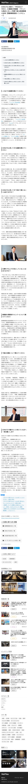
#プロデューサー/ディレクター (8, 732)
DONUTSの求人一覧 (9, 530)
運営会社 (3, 777)
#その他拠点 (19, 727)
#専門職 (19, 725)
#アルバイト (14, 725)
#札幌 (9, 725)
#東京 (15, 562)
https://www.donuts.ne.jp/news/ (10, 518)
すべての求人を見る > (6, 544)
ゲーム (2, 705)
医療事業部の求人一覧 (10, 526)
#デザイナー (4, 727)
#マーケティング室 (5, 739)
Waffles (5, 774)
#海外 (11, 741)
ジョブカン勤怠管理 (15, 102)
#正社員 (4, 558)
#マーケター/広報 (12, 727)
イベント (3, 709)
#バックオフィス (20, 734)
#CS (20, 732)
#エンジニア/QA (14, 718)
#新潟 (12, 739)
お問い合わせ (4, 779)
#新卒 (24, 718)
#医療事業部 (12, 558)
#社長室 (13, 734)
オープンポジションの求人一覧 (12, 540)
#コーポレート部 (5, 741)
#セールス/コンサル (7, 562)
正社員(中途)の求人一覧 (10, 535)
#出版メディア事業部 (6, 734)
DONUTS (3, 698)
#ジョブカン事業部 (5, 720)
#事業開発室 (17, 739)
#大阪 (17, 732)
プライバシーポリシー (19, 777)
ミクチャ (3, 703)
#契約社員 (4, 725)
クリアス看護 (15, 136)
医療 (2, 707)
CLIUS (11, 123)
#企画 (20, 718)
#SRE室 (23, 739)
